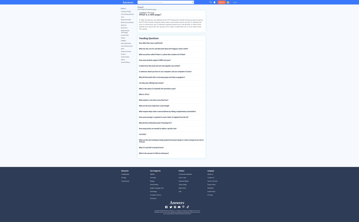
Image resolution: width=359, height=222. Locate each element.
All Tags (123, 178)
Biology (152, 181)
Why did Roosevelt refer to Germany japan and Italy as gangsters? (162, 77)
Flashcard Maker (184, 181)
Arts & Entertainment (127, 14)
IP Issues (210, 195)
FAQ (180, 191)
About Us (210, 174)
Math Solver (182, 188)
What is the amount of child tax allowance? (154, 153)
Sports (123, 59)
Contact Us (210, 178)
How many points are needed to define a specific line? (158, 129)
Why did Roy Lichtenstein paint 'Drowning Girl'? (155, 123)
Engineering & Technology (125, 31)
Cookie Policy (211, 191)
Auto (122, 17)
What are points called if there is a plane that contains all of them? (162, 54)
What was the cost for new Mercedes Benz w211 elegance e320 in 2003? (163, 49)
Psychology (153, 191)
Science (123, 54)
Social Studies (125, 57)
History (123, 38)
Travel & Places (125, 62)
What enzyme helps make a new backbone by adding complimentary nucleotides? (167, 111)
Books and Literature (127, 22)
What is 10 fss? (144, 94)
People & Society (126, 51)
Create (221, 2)
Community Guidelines (185, 174)
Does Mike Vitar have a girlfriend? (151, 43)
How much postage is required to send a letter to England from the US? (164, 117)
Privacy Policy (211, 184)
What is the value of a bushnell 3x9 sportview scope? (157, 89)
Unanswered (125, 181)
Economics (153, 198)
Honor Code (182, 178)
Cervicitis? (142, 134)
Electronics (124, 28)
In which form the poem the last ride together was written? (159, 66)
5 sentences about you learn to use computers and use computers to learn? (165, 72)
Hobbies (123, 41)
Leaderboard (125, 174)
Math (122, 49)
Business (123, 25)
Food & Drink (125, 35)
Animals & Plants (126, 11)
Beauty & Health (126, 20)
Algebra (152, 174)
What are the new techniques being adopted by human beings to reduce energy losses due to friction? (171, 141)
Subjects (123, 8)
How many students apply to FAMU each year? (155, 60)
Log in (235, 2)
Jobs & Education (126, 43)
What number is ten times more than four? (153, 100)
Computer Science (155, 195)
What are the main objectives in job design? (154, 106)
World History (154, 184)
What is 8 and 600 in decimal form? (151, 148)
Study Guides (183, 184)
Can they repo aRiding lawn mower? (151, 83)
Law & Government (127, 46)
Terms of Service (212, 181)
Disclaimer (210, 188)
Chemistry (153, 178)
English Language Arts (157, 188)
